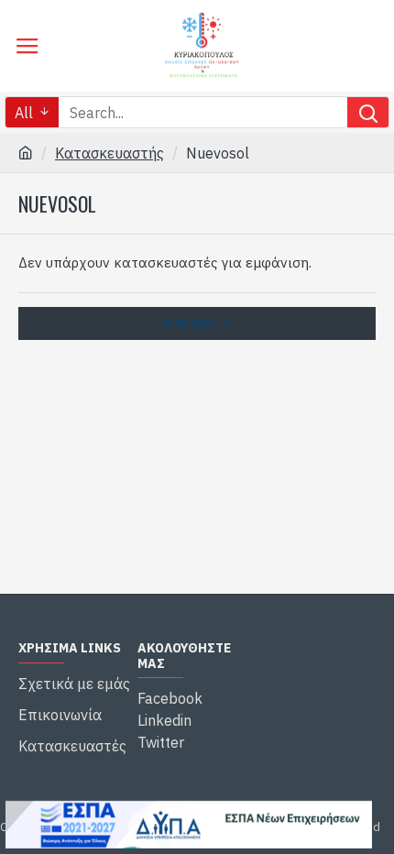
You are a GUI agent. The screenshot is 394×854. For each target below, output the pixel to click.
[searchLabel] (368, 112)
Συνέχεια (189, 323)
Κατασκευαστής (109, 153)
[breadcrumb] (25, 153)
